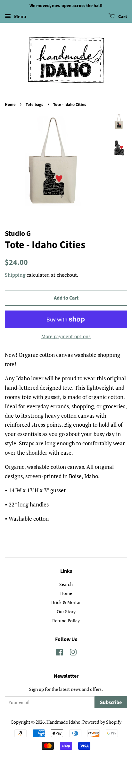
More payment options (66, 336)
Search (66, 584)
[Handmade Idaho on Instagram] (73, 653)
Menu (19, 16)
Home (10, 104)
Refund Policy (66, 620)
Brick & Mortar (66, 602)
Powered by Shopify (101, 722)
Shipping (15, 274)
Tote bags (34, 104)
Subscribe (111, 702)
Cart (122, 17)
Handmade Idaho (63, 722)
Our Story (66, 611)
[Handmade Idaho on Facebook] (59, 653)
